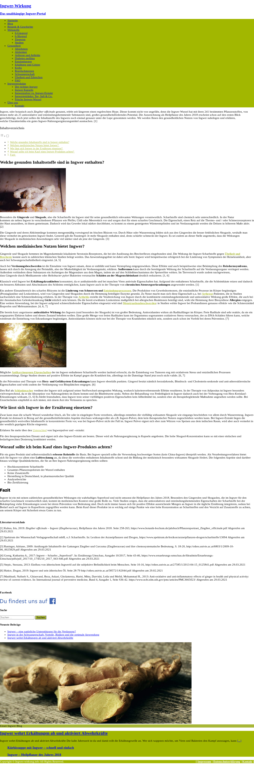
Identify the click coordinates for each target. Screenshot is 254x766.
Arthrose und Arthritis (27, 55)
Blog (10, 23)
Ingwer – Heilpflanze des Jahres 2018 (34, 755)
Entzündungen (23, 61)
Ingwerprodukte (16, 83)
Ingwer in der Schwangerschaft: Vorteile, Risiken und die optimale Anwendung (53, 634)
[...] (239, 740)
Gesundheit (14, 45)
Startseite (12, 20)
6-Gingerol (21, 33)
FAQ (17, 80)
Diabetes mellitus (25, 58)
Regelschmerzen (24, 70)
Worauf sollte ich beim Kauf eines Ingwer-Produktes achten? (42, 151)
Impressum (204, 761)
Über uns (12, 102)
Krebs (18, 67)
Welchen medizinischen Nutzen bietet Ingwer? (34, 145)
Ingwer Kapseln (24, 89)
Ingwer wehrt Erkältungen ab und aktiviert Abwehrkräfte (40, 637)
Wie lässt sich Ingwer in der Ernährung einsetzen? (36, 148)
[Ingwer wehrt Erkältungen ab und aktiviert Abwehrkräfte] (96, 722)
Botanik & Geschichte (20, 26)
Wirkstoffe (13, 29)
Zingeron (20, 39)
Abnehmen (21, 48)
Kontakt (19, 105)
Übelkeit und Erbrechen (29, 77)
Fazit (13, 154)
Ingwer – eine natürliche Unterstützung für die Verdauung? (41, 631)
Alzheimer (21, 52)
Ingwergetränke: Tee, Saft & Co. (33, 96)
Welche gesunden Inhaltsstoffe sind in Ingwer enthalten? (39, 142)
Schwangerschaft (25, 74)
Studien (19, 42)
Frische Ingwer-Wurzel (28, 99)
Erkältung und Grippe (27, 64)
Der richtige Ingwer (26, 86)
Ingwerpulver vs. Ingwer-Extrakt (34, 93)
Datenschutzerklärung (226, 761)
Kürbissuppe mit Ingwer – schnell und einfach (40, 747)
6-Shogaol (21, 36)
